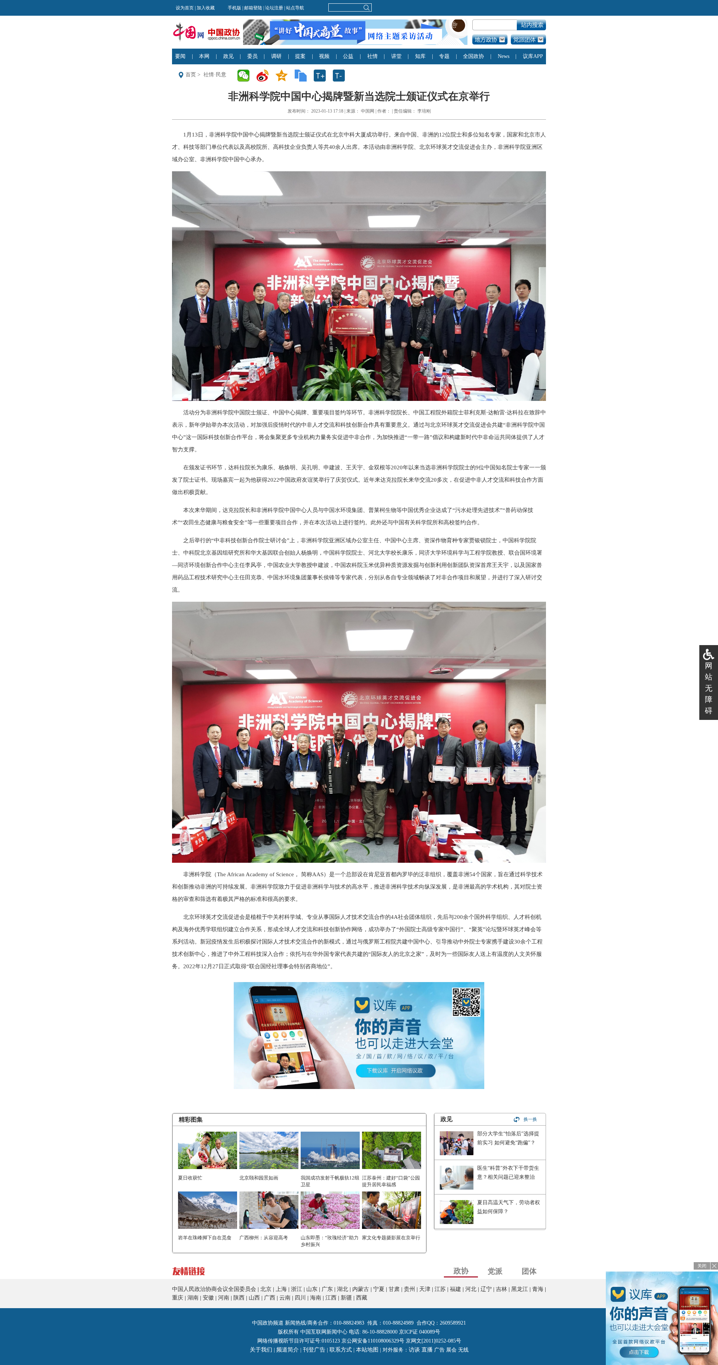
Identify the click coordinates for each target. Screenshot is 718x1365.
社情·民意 (214, 74)
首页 (190, 74)
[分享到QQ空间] (284, 76)
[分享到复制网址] (303, 76)
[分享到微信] (245, 76)
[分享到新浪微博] (265, 76)
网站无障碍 (708, 688)
